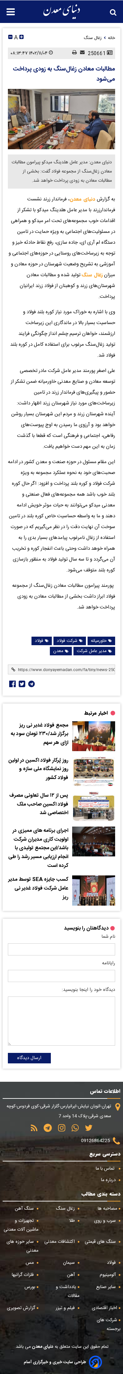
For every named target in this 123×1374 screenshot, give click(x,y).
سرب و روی (105, 1221)
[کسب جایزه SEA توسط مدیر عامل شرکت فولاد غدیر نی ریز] (93, 890)
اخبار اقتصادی (104, 1308)
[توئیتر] (21, 684)
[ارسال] (81, 53)
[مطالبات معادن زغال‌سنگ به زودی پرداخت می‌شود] (61, 119)
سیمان (69, 1263)
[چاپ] (73, 53)
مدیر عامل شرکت (92, 651)
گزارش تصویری (21, 1308)
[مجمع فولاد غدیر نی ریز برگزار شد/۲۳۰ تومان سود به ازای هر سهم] (93, 736)
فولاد (39, 641)
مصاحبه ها (107, 1209)
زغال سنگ (92, 275)
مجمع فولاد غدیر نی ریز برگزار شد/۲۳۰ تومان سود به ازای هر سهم (39, 734)
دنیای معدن (82, 199)
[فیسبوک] (12, 684)
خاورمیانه (99, 641)
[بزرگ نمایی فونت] (21, 37)
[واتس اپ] (73, 1130)
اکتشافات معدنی (60, 1242)
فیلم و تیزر (66, 1308)
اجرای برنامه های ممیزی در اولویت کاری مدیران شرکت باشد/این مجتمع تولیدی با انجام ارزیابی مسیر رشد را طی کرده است (38, 848)
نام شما (108, 937)
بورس (30, 1287)
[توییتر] (86, 1130)
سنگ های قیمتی (101, 1242)
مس (30, 1263)
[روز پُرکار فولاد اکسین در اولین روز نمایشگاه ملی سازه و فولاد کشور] (93, 771)
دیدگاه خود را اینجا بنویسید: (88, 990)
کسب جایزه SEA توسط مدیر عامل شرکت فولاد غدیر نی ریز (38, 888)
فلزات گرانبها (23, 1275)
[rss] (34, 1130)
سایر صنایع (106, 1287)
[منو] (7, 8)
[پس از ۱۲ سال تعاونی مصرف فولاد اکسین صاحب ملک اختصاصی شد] (93, 806)
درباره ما (109, 1180)
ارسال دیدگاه (29, 1058)
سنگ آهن (25, 1209)
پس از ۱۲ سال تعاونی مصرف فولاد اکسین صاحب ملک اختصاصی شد (38, 804)
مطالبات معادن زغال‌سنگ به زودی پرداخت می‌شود (64, 74)
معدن (58, 651)
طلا (72, 1221)
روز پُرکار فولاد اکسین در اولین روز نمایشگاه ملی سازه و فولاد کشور (38, 769)
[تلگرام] (31, 684)
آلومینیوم (108, 1275)
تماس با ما (106, 1169)
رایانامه (108, 963)
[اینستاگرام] (59, 1130)
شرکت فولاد (67, 641)
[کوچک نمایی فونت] (10, 37)
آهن (71, 1275)
